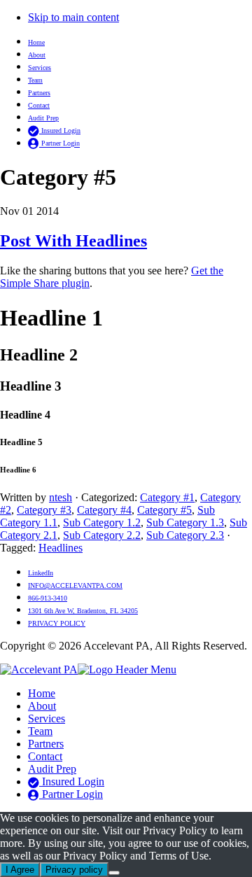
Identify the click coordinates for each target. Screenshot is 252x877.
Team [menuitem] (40, 731)
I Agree (20, 869)
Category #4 (104, 510)
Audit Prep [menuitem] (52, 769)
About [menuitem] (42, 706)
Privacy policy (74, 869)
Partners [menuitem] (46, 744)
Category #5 (164, 510)
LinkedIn (40, 573)
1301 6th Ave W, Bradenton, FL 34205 (83, 611)
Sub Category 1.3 (185, 522)
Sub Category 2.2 (102, 535)
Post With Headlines (73, 241)
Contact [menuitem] (45, 756)
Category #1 (167, 497)
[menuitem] (140, 782)
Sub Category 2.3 (185, 535)
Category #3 (44, 510)
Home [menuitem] (41, 693)
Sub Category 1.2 (102, 522)
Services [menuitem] (46, 718)
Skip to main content (73, 17)
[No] (114, 873)
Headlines (60, 548)
